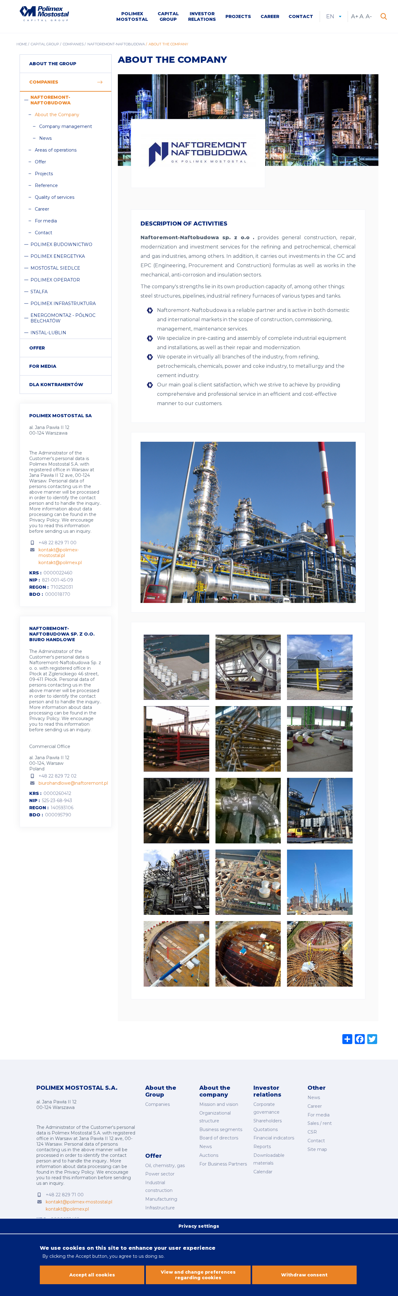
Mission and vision (218, 1104)
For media (46, 221)
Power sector (159, 1174)
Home (21, 44)
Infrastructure (160, 1208)
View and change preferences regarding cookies (198, 1274)
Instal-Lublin (48, 332)
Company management (65, 126)
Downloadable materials (269, 1159)
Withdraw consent (304, 1275)
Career (270, 16)
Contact (301, 16)
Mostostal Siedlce (55, 268)
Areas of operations (55, 150)
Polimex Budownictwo (61, 244)
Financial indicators (273, 1138)
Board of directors (218, 1138)
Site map (317, 1149)
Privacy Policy (44, 520)
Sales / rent (320, 1123)
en (333, 16)
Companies (73, 44)
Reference (46, 185)
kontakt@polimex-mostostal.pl (59, 552)
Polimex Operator (55, 280)
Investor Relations (202, 16)
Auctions (208, 1155)
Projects (238, 16)
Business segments (220, 1129)
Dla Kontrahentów (56, 384)
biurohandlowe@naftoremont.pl (73, 783)
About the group (52, 63)
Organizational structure (215, 1117)
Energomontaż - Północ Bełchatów (62, 318)
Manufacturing (161, 1199)
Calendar (262, 1172)
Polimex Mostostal (132, 16)
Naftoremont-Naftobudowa (116, 44)
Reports (262, 1146)
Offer (40, 162)
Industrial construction (159, 1186)
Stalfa (39, 291)
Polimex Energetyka (57, 256)
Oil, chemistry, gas (165, 1165)
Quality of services (54, 197)
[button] (176, 639)
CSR (312, 1132)
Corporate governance (266, 1108)
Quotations (265, 1129)
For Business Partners (223, 1164)
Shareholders (267, 1121)
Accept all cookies (92, 1275)
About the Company (57, 114)
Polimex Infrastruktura (63, 303)
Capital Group (168, 16)
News (45, 138)
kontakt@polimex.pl (60, 562)
